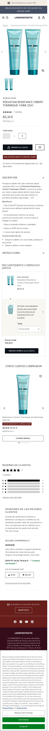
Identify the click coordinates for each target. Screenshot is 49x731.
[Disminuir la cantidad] (6, 136)
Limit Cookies (24, 720)
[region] (23, 690)
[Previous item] (4, 408)
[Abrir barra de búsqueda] (7, 17)
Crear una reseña (12, 498)
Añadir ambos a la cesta (22, 351)
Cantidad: (8, 131)
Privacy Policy (7, 708)
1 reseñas (18, 112)
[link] (39, 17)
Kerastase (9, 98)
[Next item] (43, 408)
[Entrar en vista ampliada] (43, 70)
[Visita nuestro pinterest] (32, 622)
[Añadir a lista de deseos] (39, 147)
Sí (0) (13, 575)
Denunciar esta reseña (17, 583)
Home (5, 25)
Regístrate (23, 610)
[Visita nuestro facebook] (15, 622)
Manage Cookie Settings (24, 713)
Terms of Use (22, 708)
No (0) (28, 575)
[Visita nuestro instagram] (21, 622)
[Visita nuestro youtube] (26, 622)
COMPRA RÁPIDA (23, 438)
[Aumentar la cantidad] (22, 136)
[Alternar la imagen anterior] (2, 52)
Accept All (23, 726)
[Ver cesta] (43, 17)
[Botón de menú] (2, 17)
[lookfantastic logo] (24, 17)
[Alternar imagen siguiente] (45, 52)
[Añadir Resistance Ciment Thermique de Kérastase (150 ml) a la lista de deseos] (40, 376)
